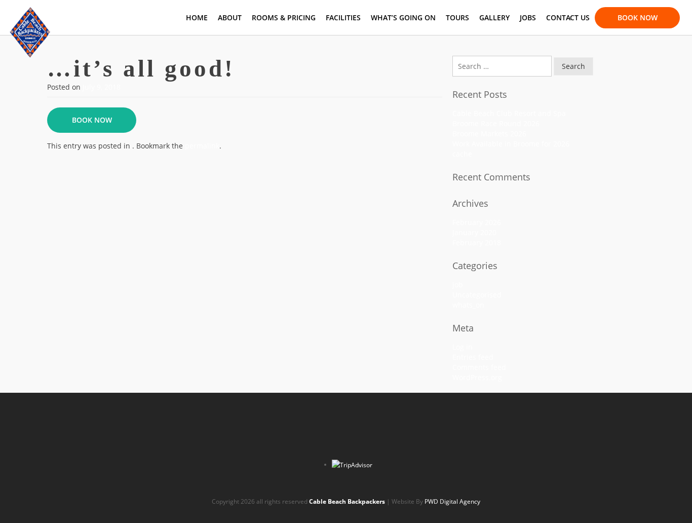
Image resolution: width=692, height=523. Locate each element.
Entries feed (472, 357)
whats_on (468, 305)
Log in (462, 347)
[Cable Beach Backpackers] (30, 12)
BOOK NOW (638, 17)
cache (462, 154)
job (457, 284)
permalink (202, 146)
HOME (197, 17)
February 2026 (476, 222)
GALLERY (494, 17)
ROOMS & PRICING (284, 17)
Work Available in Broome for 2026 (510, 143)
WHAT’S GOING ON (403, 17)
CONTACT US (568, 17)
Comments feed (479, 367)
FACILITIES (343, 17)
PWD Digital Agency (452, 501)
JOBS (528, 17)
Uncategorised (477, 295)
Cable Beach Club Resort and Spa (509, 113)
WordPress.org (477, 377)
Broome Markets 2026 (489, 133)
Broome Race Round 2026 (496, 123)
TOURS (457, 17)
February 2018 (476, 242)
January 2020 (474, 232)
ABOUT (230, 17)
